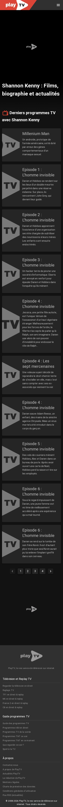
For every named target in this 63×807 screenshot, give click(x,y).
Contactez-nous (10, 765)
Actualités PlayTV (11, 774)
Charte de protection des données (19, 786)
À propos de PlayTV (12, 769)
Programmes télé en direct (15, 728)
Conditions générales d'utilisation (19, 791)
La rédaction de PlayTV (14, 778)
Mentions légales (11, 782)
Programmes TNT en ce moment (19, 740)
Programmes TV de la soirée (17, 732)
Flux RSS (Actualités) (13, 795)
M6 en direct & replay (13, 699)
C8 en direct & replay (12, 707)
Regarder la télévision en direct (18, 686)
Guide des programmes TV (16, 723)
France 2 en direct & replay (15, 703)
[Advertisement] (31, 46)
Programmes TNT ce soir (15, 736)
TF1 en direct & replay (13, 694)
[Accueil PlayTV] (31, 656)
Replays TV (8, 690)
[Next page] (50, 571)
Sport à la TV (9, 749)
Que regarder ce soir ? (13, 745)
